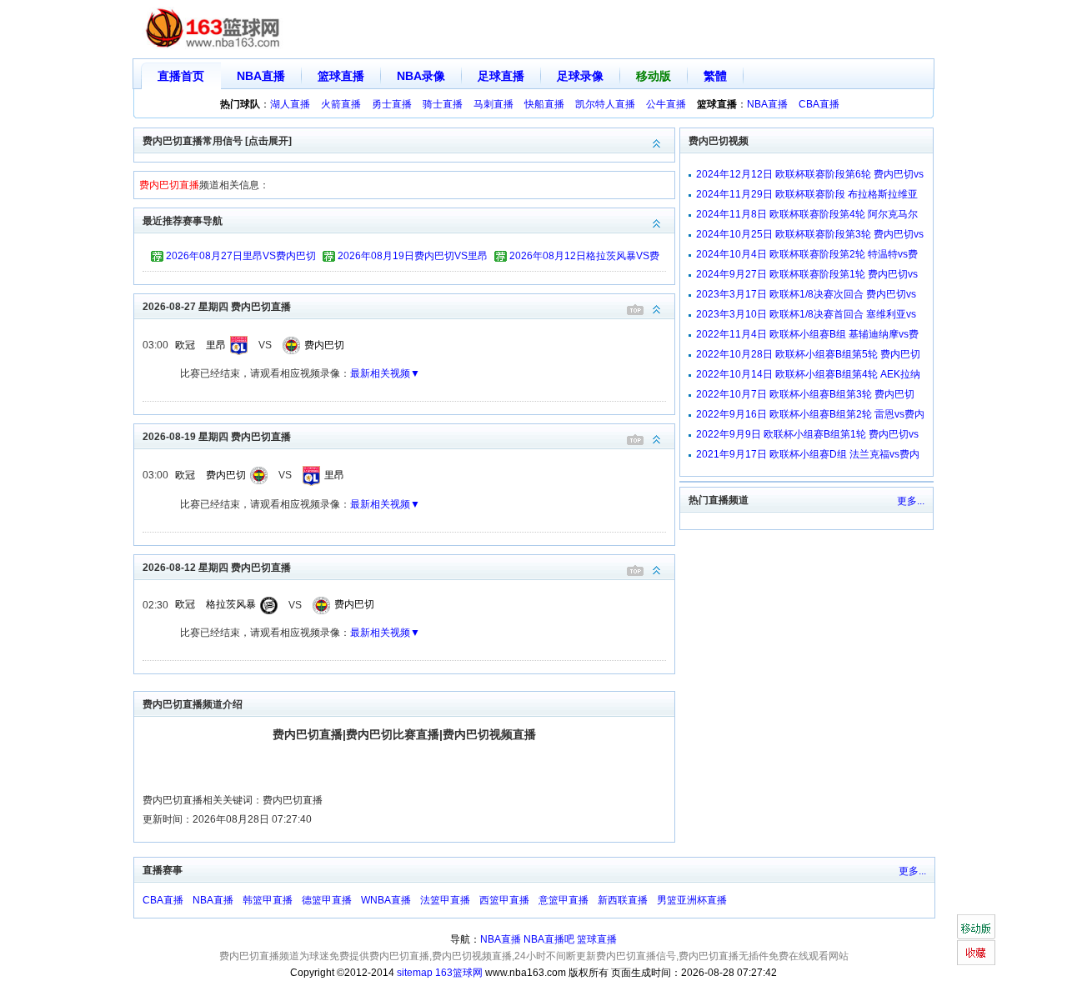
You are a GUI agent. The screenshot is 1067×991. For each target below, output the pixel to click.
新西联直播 (623, 900)
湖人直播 (290, 104)
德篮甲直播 (327, 900)
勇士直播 (392, 104)
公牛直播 (666, 104)
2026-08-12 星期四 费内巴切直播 (217, 567)
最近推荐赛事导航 (183, 221)
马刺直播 (493, 104)
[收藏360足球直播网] (975, 952)
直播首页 (181, 76)
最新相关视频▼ (385, 373)
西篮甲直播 (504, 900)
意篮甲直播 (564, 900)
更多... (910, 501)
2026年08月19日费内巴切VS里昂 (413, 256)
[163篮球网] (213, 30)
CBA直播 (819, 104)
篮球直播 (341, 76)
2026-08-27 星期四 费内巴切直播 (217, 307)
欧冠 (185, 345)
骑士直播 (443, 104)
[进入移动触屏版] (975, 926)
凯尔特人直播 (605, 104)
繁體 (715, 76)
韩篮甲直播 (268, 900)
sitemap (415, 972)
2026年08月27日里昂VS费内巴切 (241, 256)
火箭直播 (341, 104)
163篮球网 (459, 972)
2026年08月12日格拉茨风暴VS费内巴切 (584, 258)
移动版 (653, 76)
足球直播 (501, 76)
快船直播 (544, 104)
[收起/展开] (657, 310)
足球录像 (580, 76)
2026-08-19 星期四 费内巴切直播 (217, 437)
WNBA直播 (386, 900)
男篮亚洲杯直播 (692, 900)
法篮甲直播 (445, 900)
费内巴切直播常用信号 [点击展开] (217, 141)
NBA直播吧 (548, 939)
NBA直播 (261, 76)
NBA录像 (421, 76)
